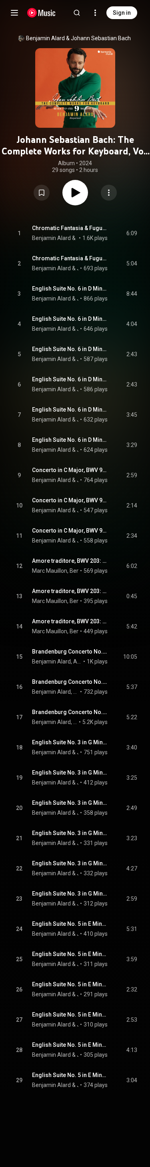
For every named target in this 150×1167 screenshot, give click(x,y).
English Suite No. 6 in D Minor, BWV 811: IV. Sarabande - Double (70, 379)
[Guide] (14, 13)
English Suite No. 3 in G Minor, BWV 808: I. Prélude (70, 742)
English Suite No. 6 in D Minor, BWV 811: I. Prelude (70, 288)
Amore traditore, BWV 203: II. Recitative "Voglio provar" (70, 591)
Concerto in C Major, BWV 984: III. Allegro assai (70, 530)
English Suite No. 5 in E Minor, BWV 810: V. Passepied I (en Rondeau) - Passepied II (70, 1045)
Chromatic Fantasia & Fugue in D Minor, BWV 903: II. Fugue (70, 258)
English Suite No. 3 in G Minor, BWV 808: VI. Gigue (70, 893)
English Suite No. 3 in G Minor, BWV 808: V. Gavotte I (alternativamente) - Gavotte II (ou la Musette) (70, 863)
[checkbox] (131, 233)
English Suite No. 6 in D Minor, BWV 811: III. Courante (70, 349)
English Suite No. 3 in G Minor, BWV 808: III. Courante (70, 803)
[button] (42, 193)
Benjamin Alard (45, 38)
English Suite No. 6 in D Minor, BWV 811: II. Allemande (70, 319)
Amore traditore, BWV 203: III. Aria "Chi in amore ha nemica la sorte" (70, 621)
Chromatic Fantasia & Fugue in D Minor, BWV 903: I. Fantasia (70, 228)
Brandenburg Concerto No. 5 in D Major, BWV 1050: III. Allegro (70, 712)
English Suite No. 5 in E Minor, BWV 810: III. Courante (70, 984)
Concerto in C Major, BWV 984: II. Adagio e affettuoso (70, 500)
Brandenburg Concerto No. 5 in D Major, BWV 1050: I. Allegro (70, 651)
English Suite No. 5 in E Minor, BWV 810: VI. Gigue (70, 1075)
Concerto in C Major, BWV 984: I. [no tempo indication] (70, 470)
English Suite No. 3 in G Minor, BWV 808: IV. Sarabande (70, 833)
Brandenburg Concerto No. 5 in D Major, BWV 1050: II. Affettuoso (70, 682)
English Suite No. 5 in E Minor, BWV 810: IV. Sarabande (70, 1014)
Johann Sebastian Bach (101, 38)
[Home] (41, 13)
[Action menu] (109, 193)
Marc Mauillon (49, 571)
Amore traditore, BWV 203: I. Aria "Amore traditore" (70, 561)
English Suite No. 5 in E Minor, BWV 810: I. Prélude (70, 924)
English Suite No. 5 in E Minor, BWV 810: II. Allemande (70, 954)
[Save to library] (41, 192)
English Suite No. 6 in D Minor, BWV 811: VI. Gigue (70, 440)
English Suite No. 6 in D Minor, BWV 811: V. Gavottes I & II (70, 409)
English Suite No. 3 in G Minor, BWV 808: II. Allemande (70, 772)
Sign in (122, 13)
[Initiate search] (76, 12)
